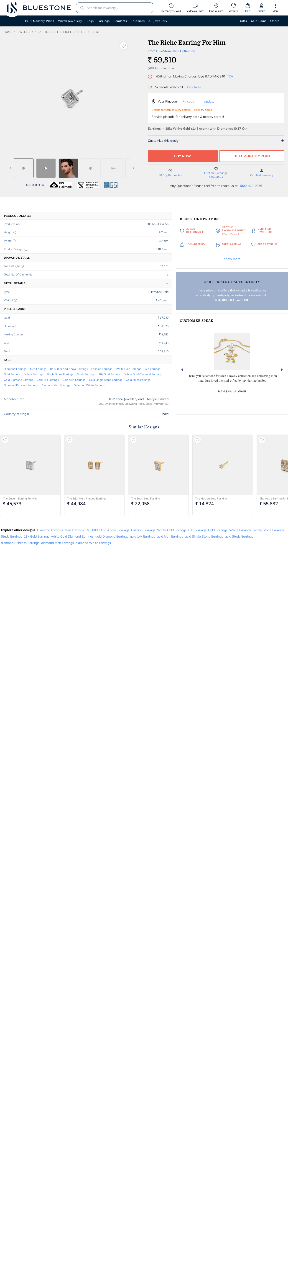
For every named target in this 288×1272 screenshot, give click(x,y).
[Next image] (133, 168)
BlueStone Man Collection (175, 51)
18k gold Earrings (110, 374)
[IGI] (88, 185)
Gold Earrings (12, 374)
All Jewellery (157, 21)
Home (8, 31)
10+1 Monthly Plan (252, 156)
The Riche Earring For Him (78, 31)
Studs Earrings (86, 374)
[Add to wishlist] (123, 46)
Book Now (193, 87)
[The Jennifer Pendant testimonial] (232, 351)
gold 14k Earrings (48, 379)
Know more (232, 259)
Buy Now (182, 156)
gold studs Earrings (138, 379)
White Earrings (33, 374)
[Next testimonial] (282, 370)
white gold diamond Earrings (143, 374)
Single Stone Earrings (60, 374)
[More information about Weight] (15, 300)
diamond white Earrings (89, 385)
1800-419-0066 (250, 186)
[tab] (24, 168)
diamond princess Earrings (21, 385)
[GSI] (111, 185)
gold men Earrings (73, 379)
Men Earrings (38, 369)
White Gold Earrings (128, 369)
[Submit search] (80, 8)
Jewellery (25, 31)
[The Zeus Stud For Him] (158, 465)
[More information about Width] (14, 240)
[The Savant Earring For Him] (30, 465)
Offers (274, 21)
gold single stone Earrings (105, 379)
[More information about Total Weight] (22, 266)
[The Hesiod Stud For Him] (223, 465)
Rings (90, 21)
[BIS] (61, 185)
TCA (229, 76)
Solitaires (138, 21)
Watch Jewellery (70, 21)
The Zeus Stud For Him (145, 498)
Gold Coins (259, 21)
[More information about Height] (14, 232)
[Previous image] (10, 168)
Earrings (103, 21)
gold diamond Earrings (18, 379)
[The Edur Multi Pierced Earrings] (94, 465)
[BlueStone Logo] (39, 7)
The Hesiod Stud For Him (211, 498)
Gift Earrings (152, 369)
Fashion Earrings (101, 369)
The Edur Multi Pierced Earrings (86, 498)
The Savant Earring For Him (20, 498)
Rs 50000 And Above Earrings (69, 369)
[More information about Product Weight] (26, 249)
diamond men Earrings (55, 385)
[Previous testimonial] (182, 370)
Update (209, 101)
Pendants (120, 21)
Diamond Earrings (15, 369)
